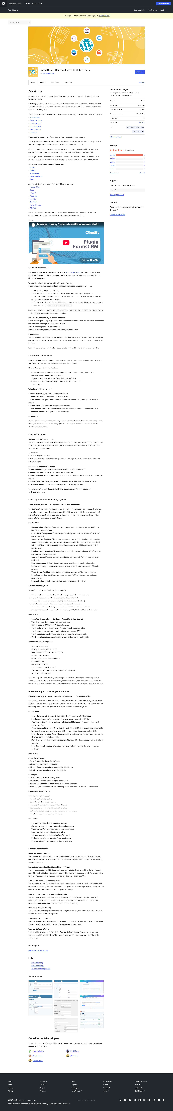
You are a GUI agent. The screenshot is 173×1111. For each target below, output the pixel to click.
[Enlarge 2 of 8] (50, 998)
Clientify (33, 170)
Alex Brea (73, 1056)
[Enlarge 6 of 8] (101, 983)
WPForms (141, 131)
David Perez (74, 1051)
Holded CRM (34, 187)
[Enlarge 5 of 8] (75, 1020)
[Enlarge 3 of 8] (75, 983)
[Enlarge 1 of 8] (50, 983)
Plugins (42, 1088)
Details (33, 82)
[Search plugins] (29, 22)
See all (142, 173)
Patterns (42, 1091)
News (10, 1085)
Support (142, 82)
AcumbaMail (34, 173)
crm (128, 127)
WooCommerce (35, 126)
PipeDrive (33, 196)
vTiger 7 (33, 193)
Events (105, 1085)
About (10, 1081)
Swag (106, 1091)
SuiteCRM (33, 202)
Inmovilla (33, 199)
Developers (75, 1088)
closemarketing (48, 73)
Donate (106, 1088)
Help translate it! (104, 16)
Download (139, 72)
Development (69, 82)
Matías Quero (38, 1061)
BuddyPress (140, 1091)
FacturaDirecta (35, 205)
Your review (114, 173)
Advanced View (115, 137)
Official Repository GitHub (38, 950)
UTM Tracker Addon (73, 272)
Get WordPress (163, 3)
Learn (73, 1081)
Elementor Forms (36, 120)
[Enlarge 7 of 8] (101, 997)
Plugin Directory (13, 10)
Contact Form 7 (35, 123)
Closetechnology (37, 966)
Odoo (32, 190)
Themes (42, 1085)
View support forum (117, 195)
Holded (32, 167)
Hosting (10, 1088)
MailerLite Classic (36, 176)
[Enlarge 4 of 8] (75, 1002)
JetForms (33, 132)
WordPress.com (141, 1081)
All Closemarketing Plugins (40, 969)
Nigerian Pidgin (32, 1100)
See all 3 (142, 122)
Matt (137, 1085)
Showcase (43, 1081)
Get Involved (107, 1081)
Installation (55, 82)
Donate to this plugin (117, 215)
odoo (142, 127)
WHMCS (33, 208)
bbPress (138, 1088)
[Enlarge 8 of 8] (101, 1014)
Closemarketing (37, 963)
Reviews (43, 82)
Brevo (32, 179)
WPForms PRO (35, 129)
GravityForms (35, 117)
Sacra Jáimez (38, 1056)
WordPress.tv (77, 1091)
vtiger (134, 131)
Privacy (10, 1091)
